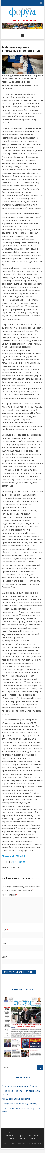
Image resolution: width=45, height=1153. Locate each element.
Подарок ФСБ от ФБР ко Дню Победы (20, 1103)
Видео (33, 1138)
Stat (39, 1144)
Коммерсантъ (19, 861)
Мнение (32, 1133)
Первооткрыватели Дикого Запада (19, 1086)
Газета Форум (8, 1143)
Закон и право (33, 1136)
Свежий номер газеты (16, 1133)
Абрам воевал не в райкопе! (16, 1098)
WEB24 (34, 1144)
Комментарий (10, 894)
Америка (21, 1136)
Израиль (13, 1138)
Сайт (4, 956)
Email (5, 943)
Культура (23, 1138)
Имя (5, 929)
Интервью (9, 1136)
